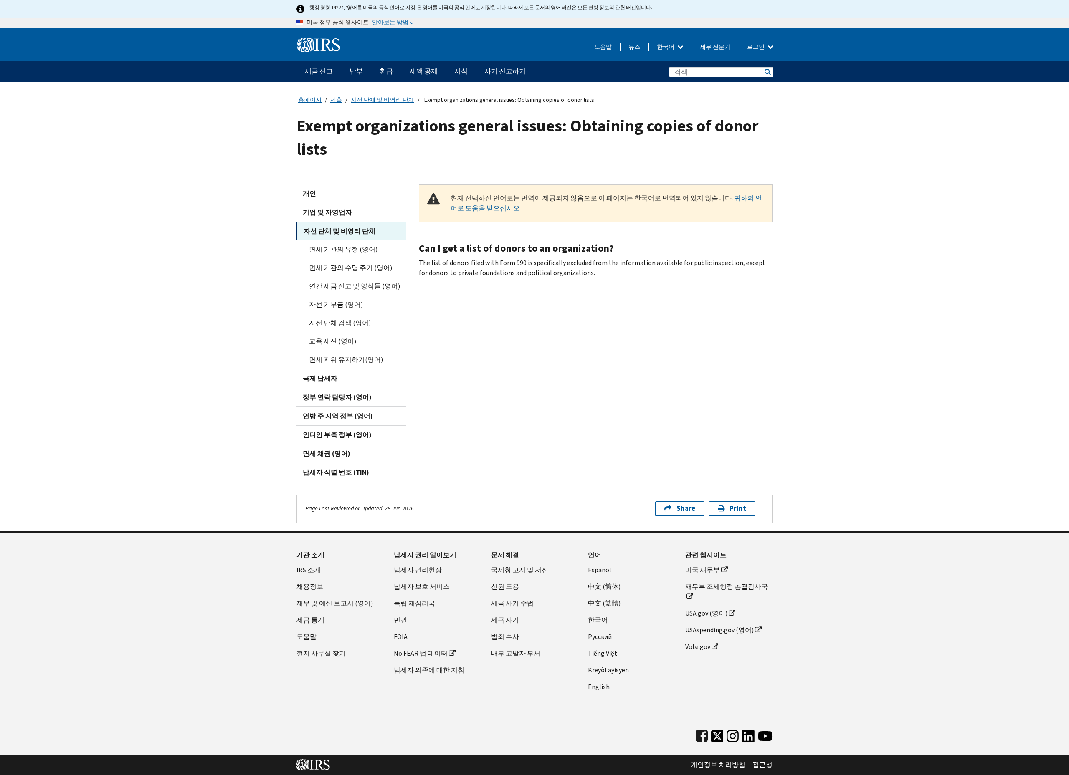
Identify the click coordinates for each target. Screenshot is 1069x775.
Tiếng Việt (602, 653)
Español (599, 569)
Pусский (600, 636)
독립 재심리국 (414, 603)
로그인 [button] (756, 47)
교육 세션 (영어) (332, 341)
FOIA (401, 636)
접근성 (762, 765)
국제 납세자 (320, 378)
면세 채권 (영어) (326, 453)
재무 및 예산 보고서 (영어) (334, 603)
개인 (309, 193)
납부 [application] (356, 71)
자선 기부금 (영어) (336, 304)
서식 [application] (461, 71)
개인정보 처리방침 (718, 765)
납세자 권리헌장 (418, 569)
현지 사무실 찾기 (321, 653)
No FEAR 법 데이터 (421, 653)
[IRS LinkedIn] (748, 734)
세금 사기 (505, 620)
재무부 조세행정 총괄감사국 (726, 586)
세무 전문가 (715, 47)
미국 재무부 (702, 569)
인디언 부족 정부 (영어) (337, 434)
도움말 (603, 47)
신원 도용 (505, 586)
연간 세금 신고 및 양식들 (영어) (354, 286)
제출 (336, 100)
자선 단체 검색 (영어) (340, 322)
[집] (318, 41)
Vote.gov (697, 646)
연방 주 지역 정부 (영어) (338, 415)
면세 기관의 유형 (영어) (343, 249)
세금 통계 (310, 620)
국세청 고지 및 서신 (519, 569)
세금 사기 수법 (512, 603)
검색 (767, 72)
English (599, 686)
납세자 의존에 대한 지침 (429, 670)
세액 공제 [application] (424, 71)
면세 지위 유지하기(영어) (346, 359)
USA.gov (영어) (706, 613)
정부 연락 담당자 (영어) (337, 397)
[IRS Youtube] (765, 734)
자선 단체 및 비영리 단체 (382, 100)
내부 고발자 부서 (515, 653)
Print (738, 508)
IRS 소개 (308, 569)
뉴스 (634, 47)
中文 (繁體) (604, 603)
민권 (400, 620)
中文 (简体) (604, 586)
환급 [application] (386, 71)
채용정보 (309, 586)
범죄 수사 (505, 636)
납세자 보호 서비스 (422, 586)
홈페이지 (310, 100)
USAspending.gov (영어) (719, 630)
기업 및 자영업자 (327, 212)
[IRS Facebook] (702, 734)
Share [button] (685, 508)
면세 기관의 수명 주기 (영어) (350, 267)
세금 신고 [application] (319, 71)
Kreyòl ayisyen (608, 670)
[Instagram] (733, 734)
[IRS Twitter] (717, 734)
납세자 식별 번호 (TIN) (336, 472)
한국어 (666, 47)
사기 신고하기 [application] (505, 71)
